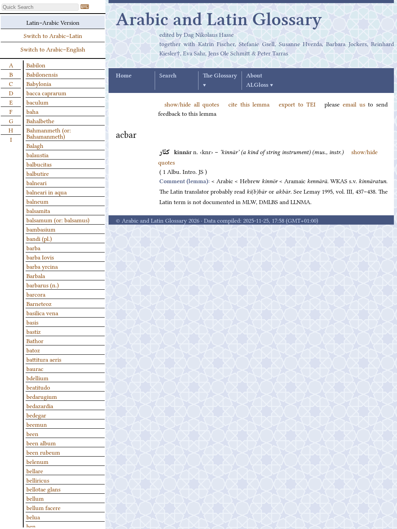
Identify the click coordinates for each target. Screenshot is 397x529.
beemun (36, 424)
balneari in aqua (46, 191)
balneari (36, 182)
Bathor (34, 340)
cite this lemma (248, 104)
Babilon (35, 64)
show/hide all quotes (191, 104)
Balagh (34, 145)
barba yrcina (42, 266)
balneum (37, 201)
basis (32, 322)
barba (33, 247)
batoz (33, 349)
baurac (34, 368)
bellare (34, 470)
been (32, 433)
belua (33, 516)
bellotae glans (43, 488)
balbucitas (39, 164)
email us (354, 104)
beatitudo (38, 387)
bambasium (40, 229)
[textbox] (40, 7)
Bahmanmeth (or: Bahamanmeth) (48, 132)
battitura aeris (43, 359)
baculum (37, 102)
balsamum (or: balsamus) (58, 219)
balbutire (37, 173)
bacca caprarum (46, 92)
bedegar (36, 414)
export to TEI (297, 104)
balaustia (37, 154)
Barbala (35, 275)
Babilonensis (42, 74)
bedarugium (41, 396)
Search (167, 76)
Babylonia (38, 83)
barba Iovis (40, 256)
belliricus (37, 480)
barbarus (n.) (42, 284)
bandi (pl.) (39, 238)
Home (123, 76)
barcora (35, 294)
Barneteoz (39, 303)
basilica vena (42, 312)
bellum (35, 498)
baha (32, 111)
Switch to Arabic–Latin (53, 35)
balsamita (38, 210)
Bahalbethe (40, 120)
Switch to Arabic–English (53, 49)
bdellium (37, 377)
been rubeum (43, 452)
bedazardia (39, 405)
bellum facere (43, 507)
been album (41, 442)
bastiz (33, 331)
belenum (37, 461)
